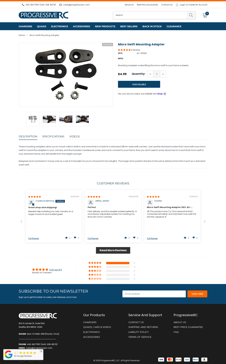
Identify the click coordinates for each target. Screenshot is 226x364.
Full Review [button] (33, 238)
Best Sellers (128, 26)
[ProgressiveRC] (8, 358)
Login (182, 5)
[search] (191, 15)
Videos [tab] (74, 136)
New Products (105, 26)
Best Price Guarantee (147, 4)
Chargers (25, 26)
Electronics (59, 26)
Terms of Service (139, 336)
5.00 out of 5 (55, 269)
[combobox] (149, 15)
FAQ (176, 332)
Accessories (81, 26)
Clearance (174, 26)
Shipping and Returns (143, 327)
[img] (34, 196)
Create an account (197, 5)
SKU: (120, 53)
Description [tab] (28, 136)
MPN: (121, 58)
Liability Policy (138, 332)
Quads (41, 26)
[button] (124, 49)
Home (22, 35)
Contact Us (167, 4)
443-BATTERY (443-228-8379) (41, 4)
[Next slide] (204, 221)
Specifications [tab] (53, 136)
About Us (129, 4)
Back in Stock (152, 26)
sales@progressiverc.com (76, 4)
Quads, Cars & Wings (97, 327)
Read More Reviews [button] (113, 250)
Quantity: (138, 74)
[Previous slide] (21, 221)
